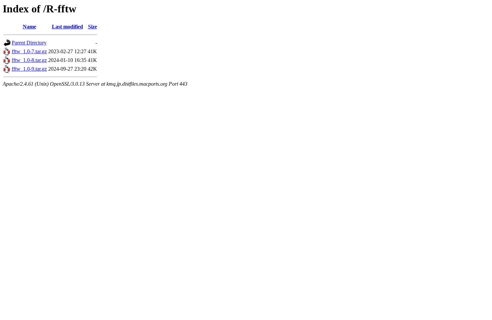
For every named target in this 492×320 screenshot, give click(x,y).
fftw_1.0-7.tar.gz (29, 51)
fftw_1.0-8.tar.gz (29, 60)
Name (29, 26)
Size (92, 26)
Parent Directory (29, 43)
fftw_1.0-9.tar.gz (29, 69)
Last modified (67, 26)
